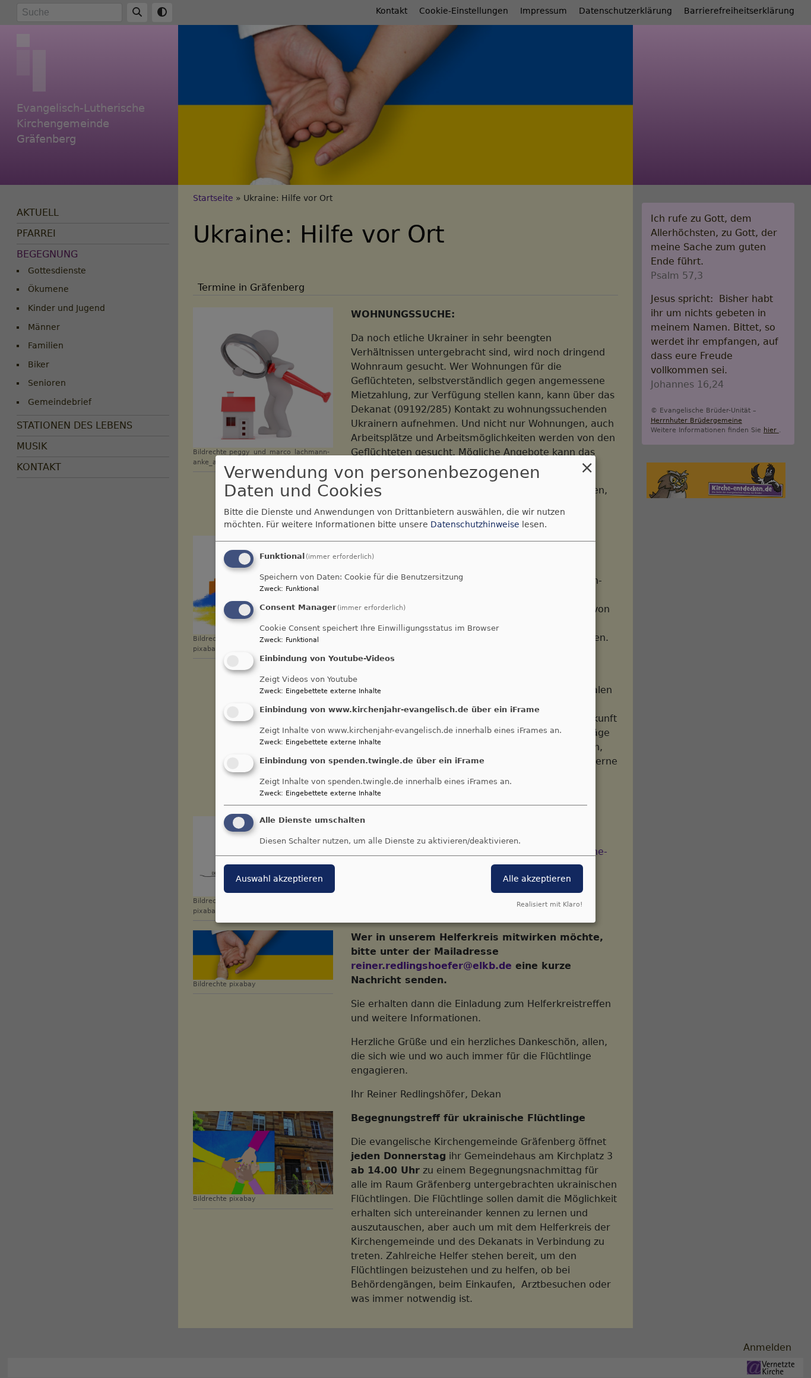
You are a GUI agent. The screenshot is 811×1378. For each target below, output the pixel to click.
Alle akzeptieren (537, 878)
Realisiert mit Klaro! (549, 904)
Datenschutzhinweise (474, 524)
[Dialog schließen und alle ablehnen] (586, 462)
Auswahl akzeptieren (279, 878)
